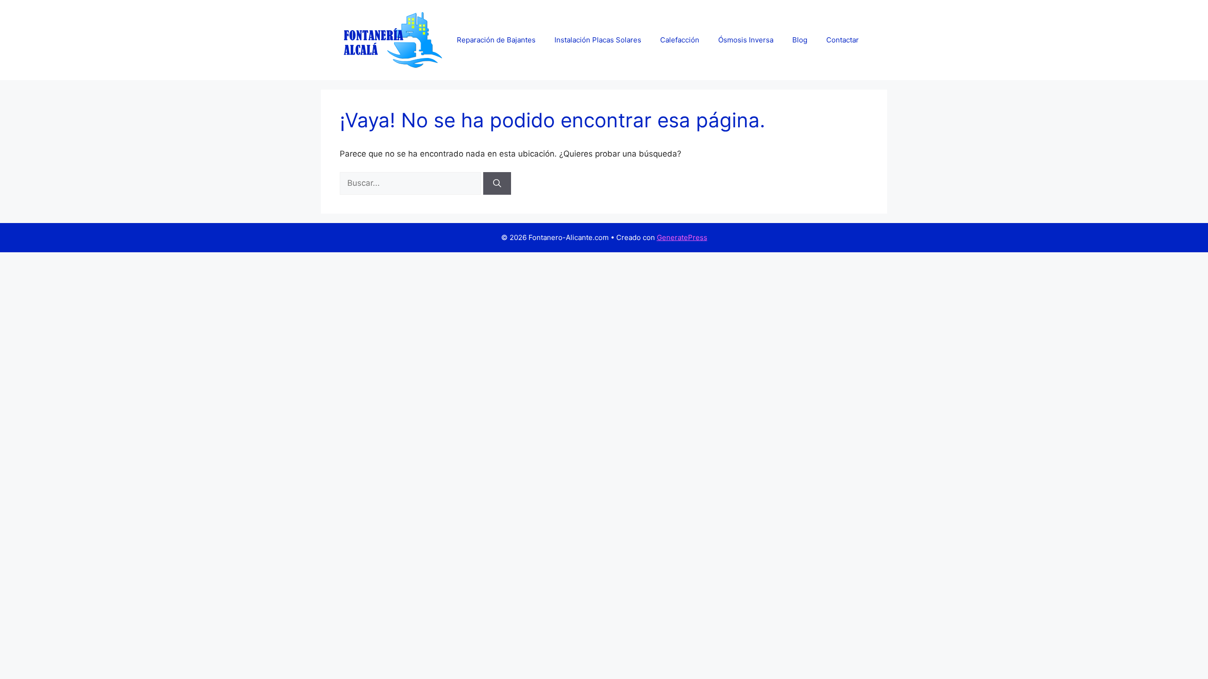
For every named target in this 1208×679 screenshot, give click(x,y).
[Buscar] (497, 183)
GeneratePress (682, 237)
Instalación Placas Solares (597, 39)
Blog (799, 39)
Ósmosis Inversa (745, 39)
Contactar (842, 39)
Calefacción (679, 39)
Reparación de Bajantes (496, 39)
